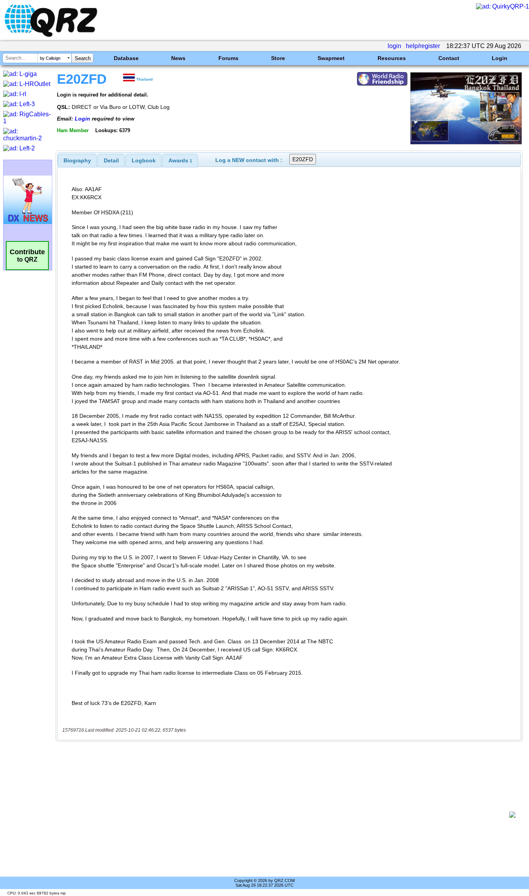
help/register (423, 46)
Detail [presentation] (111, 160)
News (178, 58)
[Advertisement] (285, 814)
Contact (448, 58)
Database (126, 58)
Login (499, 58)
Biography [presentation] (77, 160)
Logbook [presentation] (144, 160)
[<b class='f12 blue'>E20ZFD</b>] (466, 142)
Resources (392, 58)
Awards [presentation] (180, 160)
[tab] (77, 160)
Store (278, 58)
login (394, 46)
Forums (228, 58)
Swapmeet (331, 58)
